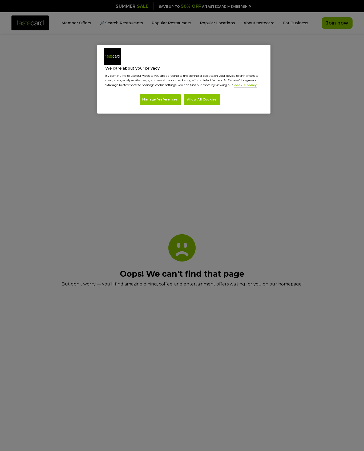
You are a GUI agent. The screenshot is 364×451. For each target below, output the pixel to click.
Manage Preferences (160, 99)
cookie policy (245, 85)
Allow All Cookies (202, 99)
